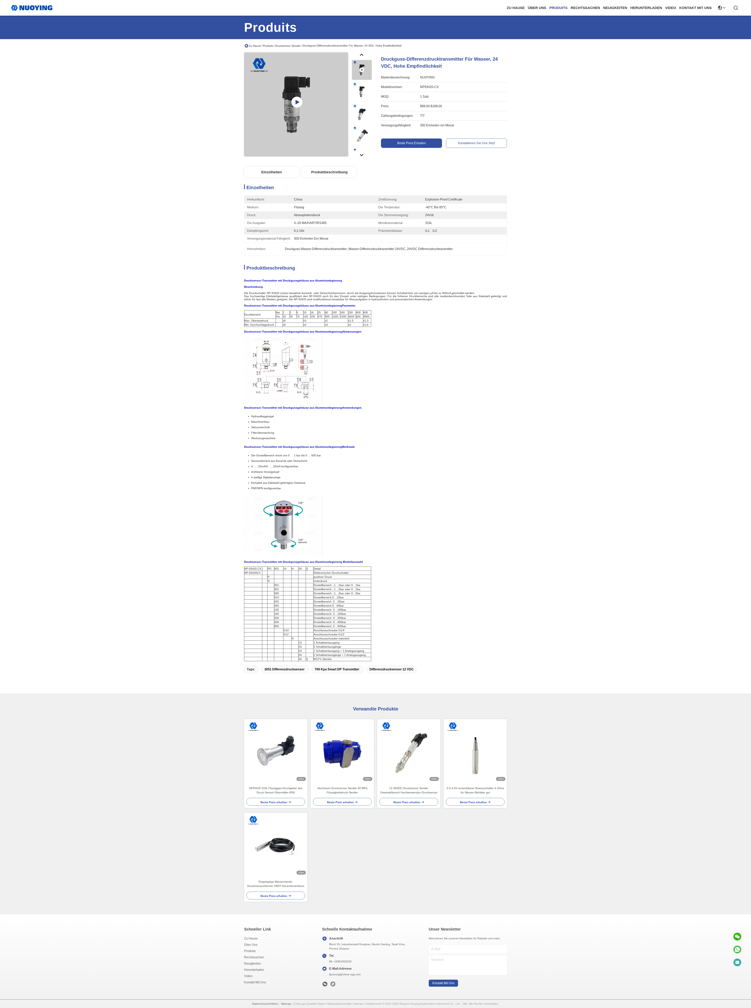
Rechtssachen (254, 957)
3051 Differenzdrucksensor (284, 669)
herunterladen (646, 8)
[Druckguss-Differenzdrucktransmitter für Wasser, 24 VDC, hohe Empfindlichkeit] (296, 104)
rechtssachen (585, 8)
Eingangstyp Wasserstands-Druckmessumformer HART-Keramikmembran (275, 884)
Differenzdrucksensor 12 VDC (391, 669)
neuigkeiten (615, 8)
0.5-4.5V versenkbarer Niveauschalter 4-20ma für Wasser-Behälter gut (475, 790)
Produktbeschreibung (329, 172)
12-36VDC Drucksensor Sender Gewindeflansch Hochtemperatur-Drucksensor (408, 790)
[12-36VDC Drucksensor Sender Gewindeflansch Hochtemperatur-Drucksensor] (408, 750)
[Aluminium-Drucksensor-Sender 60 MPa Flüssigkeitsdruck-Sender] (342, 750)
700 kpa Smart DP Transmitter (337, 669)
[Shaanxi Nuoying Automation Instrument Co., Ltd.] (31, 8)
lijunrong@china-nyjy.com (345, 974)
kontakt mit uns (695, 8)
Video (248, 976)
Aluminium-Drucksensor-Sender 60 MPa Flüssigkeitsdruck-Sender (342, 790)
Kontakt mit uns (255, 982)
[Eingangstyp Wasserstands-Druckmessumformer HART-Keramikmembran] (275, 844)
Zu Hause (516, 8)
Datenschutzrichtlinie (265, 1003)
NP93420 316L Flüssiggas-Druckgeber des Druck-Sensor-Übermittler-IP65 (275, 790)
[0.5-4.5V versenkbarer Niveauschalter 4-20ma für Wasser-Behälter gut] (475, 750)
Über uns (537, 8)
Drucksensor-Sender (288, 45)
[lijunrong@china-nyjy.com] (737, 962)
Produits (268, 45)
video (670, 8)
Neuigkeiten (252, 963)
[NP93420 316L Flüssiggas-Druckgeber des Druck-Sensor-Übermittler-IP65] (275, 750)
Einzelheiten (271, 172)
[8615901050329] (737, 949)
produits (558, 8)
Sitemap (286, 1003)
